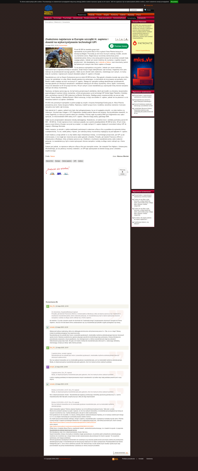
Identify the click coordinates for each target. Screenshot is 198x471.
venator (52, 327)
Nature (52, 156)
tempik (52, 367)
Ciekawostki (142, 18)
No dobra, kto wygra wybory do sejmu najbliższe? (142, 218)
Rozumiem (174, 2)
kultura (80, 161)
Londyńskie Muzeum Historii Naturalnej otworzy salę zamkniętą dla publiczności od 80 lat (143, 111)
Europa (57, 161)
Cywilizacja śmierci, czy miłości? (141, 223)
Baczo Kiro (49, 161)
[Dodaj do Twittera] (66, 173)
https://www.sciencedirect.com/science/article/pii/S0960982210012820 (72, 426)
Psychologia (67, 18)
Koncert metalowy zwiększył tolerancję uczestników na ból (143, 105)
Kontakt (141, 459)
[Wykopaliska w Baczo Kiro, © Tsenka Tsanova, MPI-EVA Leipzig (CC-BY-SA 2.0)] (59, 57)
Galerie (122, 15)
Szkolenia (149, 459)
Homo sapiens (66, 161)
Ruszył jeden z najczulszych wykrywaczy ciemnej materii (143, 96)
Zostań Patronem (139, 22)
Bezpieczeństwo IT (90, 18)
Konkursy (114, 15)
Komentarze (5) (52, 302)
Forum (99, 15)
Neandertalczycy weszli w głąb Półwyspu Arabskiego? (142, 100)
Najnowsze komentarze (142, 192)
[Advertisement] (87, 30)
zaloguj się (149, 5)
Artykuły (91, 15)
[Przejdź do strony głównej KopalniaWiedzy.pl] (48, 10)
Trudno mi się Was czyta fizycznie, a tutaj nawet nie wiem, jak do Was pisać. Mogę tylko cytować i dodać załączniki (143, 203)
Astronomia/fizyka (119, 18)
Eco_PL (52, 306)
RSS (116, 459)
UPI (75, 161)
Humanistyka (131, 18)
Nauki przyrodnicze (105, 18)
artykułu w (105, 62)
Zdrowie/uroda (77, 18)
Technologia (57, 18)
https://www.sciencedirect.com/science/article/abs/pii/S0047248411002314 (73, 422)
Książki (106, 15)
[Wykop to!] (52, 173)
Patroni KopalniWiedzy (143, 50)
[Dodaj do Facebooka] (59, 173)
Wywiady (131, 15)
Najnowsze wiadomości (142, 92)
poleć (127, 171)
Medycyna (48, 18)
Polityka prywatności (128, 459)
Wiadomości (82, 15)
